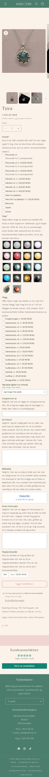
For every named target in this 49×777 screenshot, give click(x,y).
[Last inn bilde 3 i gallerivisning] (36, 97)
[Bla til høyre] (46, 99)
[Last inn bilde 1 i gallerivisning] (12, 97)
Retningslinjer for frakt (17, 771)
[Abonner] (40, 701)
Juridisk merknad (26, 775)
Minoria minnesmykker (24, 759)
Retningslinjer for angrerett (29, 762)
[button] (5, 4)
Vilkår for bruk (35, 766)
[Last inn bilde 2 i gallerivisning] (24, 97)
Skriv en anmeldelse (24, 666)
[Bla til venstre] (3, 99)
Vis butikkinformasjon (14, 600)
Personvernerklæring (19, 766)
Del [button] (6, 626)
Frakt (16, 118)
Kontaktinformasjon (35, 771)
